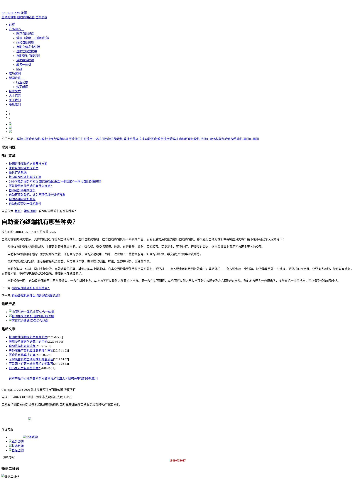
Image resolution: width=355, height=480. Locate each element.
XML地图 (20, 12)
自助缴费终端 (25, 60)
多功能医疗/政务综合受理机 (160, 139)
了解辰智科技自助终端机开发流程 (31, 359)
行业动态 (22, 82)
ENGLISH (7, 12)
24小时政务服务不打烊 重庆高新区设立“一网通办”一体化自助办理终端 (55, 181)
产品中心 (15, 29)
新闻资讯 (15, 78)
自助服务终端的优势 (22, 190)
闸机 (19, 69)
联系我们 (15, 104)
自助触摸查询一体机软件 (25, 203)
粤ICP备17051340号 (14, 418)
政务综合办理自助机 (54, 139)
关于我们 (15, 100)
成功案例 (15, 73)
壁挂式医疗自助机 (29, 139)
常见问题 (30, 211)
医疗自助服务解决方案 (23, 168)
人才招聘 (15, 95)
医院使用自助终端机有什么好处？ (31, 185)
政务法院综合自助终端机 (226, 139)
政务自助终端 (25, 42)
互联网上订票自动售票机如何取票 (31, 363)
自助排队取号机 (43, 316)
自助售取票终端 (26, 51)
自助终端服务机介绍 (22, 199)
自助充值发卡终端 (28, 46)
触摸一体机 (23, 64)
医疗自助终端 (25, 33)
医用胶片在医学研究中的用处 (28, 341)
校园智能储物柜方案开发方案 (28, 163)
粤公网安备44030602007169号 (50, 418)
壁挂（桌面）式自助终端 (32, 38)
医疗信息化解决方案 (22, 354)
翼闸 (256, 139)
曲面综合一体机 (43, 311)
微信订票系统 (18, 172)
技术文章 (15, 91)
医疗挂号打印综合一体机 (85, 139)
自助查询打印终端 (28, 55)
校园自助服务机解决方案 (25, 177)
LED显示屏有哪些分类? (24, 368)
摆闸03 (204, 139)
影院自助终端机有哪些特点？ (31, 288)
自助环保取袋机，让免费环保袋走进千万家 (37, 194)
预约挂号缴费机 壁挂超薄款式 (121, 139)
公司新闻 (22, 86)
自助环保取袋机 (189, 139)
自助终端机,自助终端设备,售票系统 (24, 17)
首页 (12, 24)
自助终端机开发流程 (22, 346)
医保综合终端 (39, 320)
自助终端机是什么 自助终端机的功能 (36, 295)
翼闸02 (247, 139)
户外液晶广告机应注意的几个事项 (31, 350)
